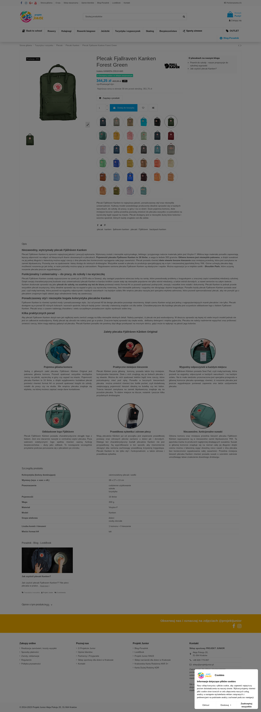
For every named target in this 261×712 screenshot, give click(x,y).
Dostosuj (225, 705)
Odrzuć (205, 705)
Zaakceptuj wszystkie (246, 705)
